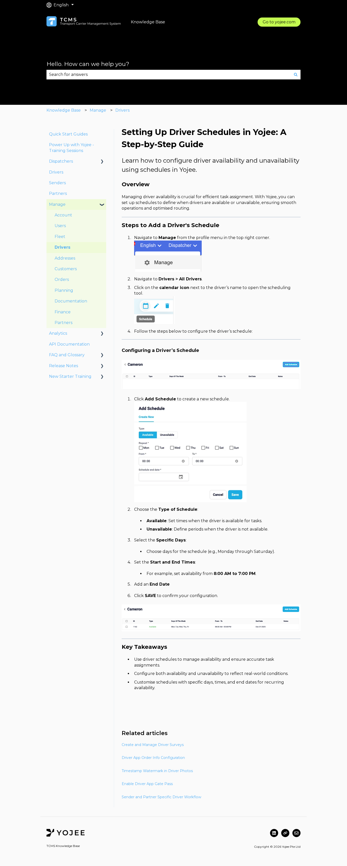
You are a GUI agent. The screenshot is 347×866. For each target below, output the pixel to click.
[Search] (296, 74)
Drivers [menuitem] (56, 172)
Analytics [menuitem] (58, 333)
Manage (98, 110)
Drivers (122, 110)
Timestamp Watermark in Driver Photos (157, 771)
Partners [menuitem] (58, 193)
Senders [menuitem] (57, 182)
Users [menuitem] (60, 225)
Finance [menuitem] (63, 312)
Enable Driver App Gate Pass (147, 784)
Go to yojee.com (279, 22)
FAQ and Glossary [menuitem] (67, 354)
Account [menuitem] (63, 215)
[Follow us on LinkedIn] (274, 833)
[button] (102, 162)
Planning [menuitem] (64, 290)
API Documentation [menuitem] (69, 344)
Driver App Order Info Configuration (153, 757)
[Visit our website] (285, 833)
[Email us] (296, 833)
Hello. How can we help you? (87, 63)
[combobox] (168, 74)
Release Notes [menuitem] (63, 365)
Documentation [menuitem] (71, 301)
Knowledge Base (63, 110)
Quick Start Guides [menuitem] (68, 134)
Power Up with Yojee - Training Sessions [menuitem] (71, 147)
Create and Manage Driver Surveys (153, 744)
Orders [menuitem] (62, 279)
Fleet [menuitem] (60, 236)
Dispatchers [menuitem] (61, 161)
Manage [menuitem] (57, 204)
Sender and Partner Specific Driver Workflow (161, 797)
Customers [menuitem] (66, 268)
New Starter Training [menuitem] (70, 376)
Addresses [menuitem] (65, 258)
